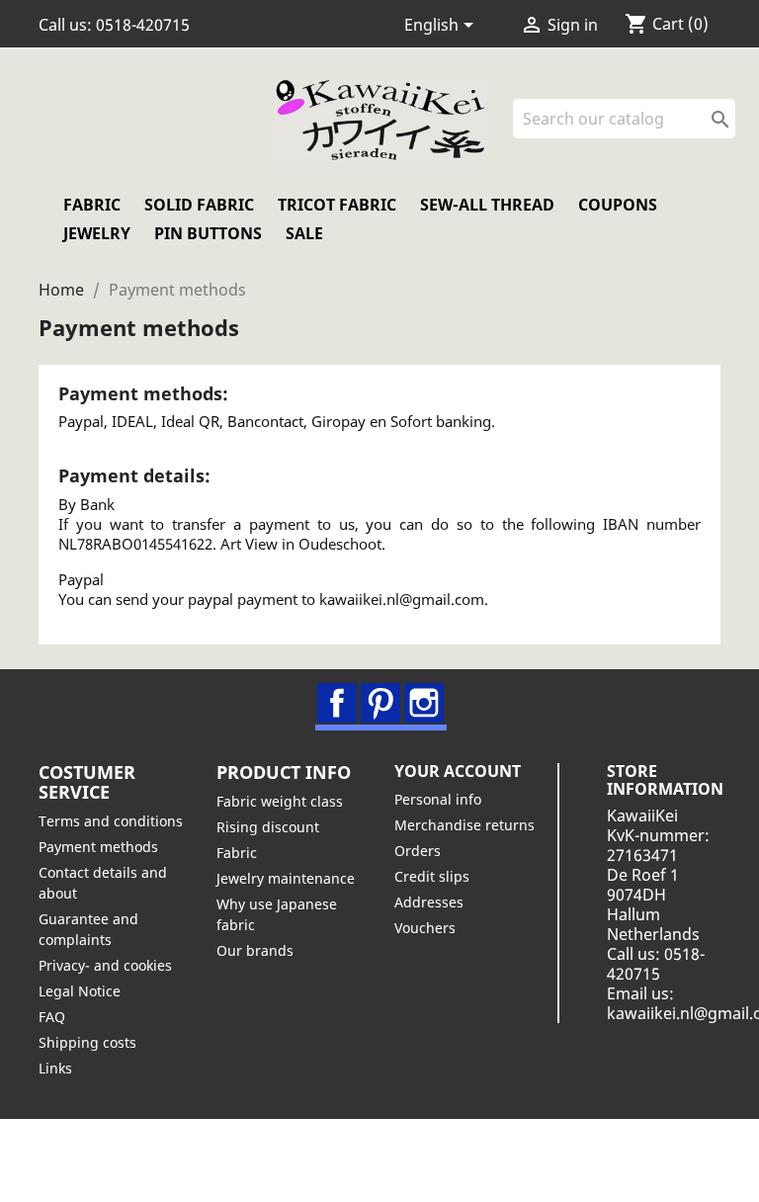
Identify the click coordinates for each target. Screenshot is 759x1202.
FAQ (52, 1016)
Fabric (92, 204)
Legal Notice (80, 991)
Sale (304, 233)
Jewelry (96, 233)
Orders (417, 850)
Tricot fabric (337, 204)
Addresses (429, 902)
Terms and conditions (111, 821)
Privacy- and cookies (105, 965)
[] (727, 132)
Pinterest (380, 703)
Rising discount (267, 826)
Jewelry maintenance (285, 878)
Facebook (337, 703)
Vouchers (425, 927)
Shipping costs (87, 1042)
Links (55, 1068)
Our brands (255, 950)
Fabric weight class (279, 801)
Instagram (424, 703)
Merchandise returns (464, 825)
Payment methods (98, 846)
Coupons (617, 204)
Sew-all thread (487, 204)
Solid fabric (199, 204)
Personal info (437, 799)
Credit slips (431, 876)
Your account (457, 771)
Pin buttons (208, 233)
